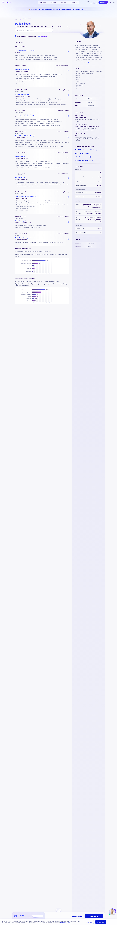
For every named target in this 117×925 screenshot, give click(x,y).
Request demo (103, 2)
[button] (43, 36)
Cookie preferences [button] (65, 922)
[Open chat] (112, 911)
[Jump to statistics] (58, 910)
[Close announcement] (86, 9)
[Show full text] (42, 86)
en (110, 2)
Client (95, 3)
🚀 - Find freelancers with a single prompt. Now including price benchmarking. (56, 9)
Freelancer (90, 3)
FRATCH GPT (64, 2)
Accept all (100, 922)
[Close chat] (115, 910)
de (114, 2)
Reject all (89, 922)
